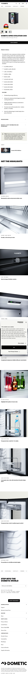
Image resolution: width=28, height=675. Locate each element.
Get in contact (14, 42)
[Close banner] (26, 322)
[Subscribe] (25, 585)
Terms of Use (3, 630)
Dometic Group (8, 636)
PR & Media (7, 641)
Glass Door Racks (8, 81)
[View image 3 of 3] (10, 31)
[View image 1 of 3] (2, 31)
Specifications (4, 119)
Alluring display (8, 66)
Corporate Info (4, 633)
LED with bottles (8, 79)
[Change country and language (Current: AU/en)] (26, 1)
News (6, 616)
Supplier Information (5, 650)
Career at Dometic (9, 647)
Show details (21, 343)
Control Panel (7, 74)
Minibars (22, 6)
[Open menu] (26, 3)
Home (2, 6)
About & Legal (4, 618)
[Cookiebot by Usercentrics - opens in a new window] (17, 322)
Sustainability (4, 639)
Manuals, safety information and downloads (10, 125)
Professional (8, 6)
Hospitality (15, 6)
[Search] (16, 3)
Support (2, 607)
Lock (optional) (8, 71)
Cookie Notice (4, 624)
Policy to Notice (4, 621)
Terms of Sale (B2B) (5, 627)
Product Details (5, 49)
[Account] (19, 3)
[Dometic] (4, 3)
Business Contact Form (5, 610)
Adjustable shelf (8, 89)
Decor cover (7, 76)
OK (14, 347)
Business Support (5, 604)
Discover (3, 613)
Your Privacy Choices (13, 351)
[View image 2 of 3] (6, 31)
